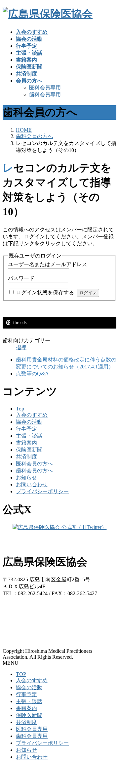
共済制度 (26, 456)
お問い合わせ (32, 484)
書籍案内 (26, 443)
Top (20, 408)
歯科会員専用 (45, 94)
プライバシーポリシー (42, 491)
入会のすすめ (32, 415)
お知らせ (26, 477)
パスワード (21, 278)
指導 (21, 347)
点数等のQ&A (32, 373)
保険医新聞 (29, 450)
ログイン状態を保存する (45, 292)
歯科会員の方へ (34, 470)
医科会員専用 (45, 87)
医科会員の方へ (34, 463)
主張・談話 (29, 436)
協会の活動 (29, 422)
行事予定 (26, 429)
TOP (21, 674)
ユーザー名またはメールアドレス (47, 264)
